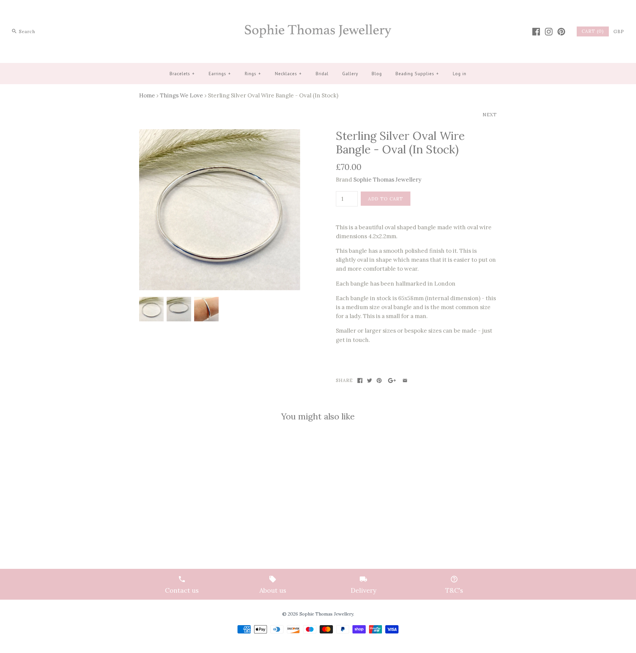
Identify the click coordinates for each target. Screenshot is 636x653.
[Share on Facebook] (359, 380)
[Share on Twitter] (369, 380)
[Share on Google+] (392, 380)
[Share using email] (404, 380)
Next (490, 115)
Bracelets (182, 74)
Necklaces (288, 74)
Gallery (350, 74)
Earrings (220, 74)
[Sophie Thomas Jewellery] (318, 11)
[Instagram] (549, 31)
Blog (377, 74)
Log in (459, 74)
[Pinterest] (561, 31)
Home (147, 95)
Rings (253, 74)
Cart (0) (593, 31)
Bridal (322, 74)
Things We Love (181, 95)
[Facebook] (536, 31)
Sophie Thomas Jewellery (387, 179)
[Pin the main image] (379, 380)
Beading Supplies (417, 74)
